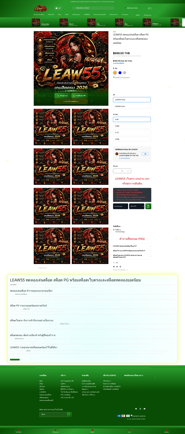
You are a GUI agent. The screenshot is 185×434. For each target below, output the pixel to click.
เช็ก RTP (148, 206)
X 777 (117, 133)
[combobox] (93, 8)
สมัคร (138, 15)
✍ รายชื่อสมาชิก (79, 96)
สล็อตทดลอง (76, 14)
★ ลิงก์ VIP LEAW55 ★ (71, 101)
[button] (39, 14)
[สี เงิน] (124, 72)
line (129, 432)
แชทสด (166, 432)
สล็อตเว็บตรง (114, 14)
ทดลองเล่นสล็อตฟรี (100, 14)
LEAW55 (87, 14)
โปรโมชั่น (18, 432)
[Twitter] (117, 267)
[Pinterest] (120, 267)
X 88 (116, 119)
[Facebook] (114, 267)
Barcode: (127, 46)
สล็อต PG (51, 14)
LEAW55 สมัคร (120, 106)
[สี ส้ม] (115, 73)
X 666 (117, 139)
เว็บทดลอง (125, 14)
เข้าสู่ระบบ (147, 15)
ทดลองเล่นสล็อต (39, 14)
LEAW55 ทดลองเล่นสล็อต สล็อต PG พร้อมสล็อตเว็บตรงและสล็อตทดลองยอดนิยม (92, 1)
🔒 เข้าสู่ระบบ (62, 96)
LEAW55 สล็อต (120, 100)
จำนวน (115, 166)
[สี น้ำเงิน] (120, 72)
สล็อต (59, 14)
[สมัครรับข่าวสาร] (69, 414)
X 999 (117, 126)
